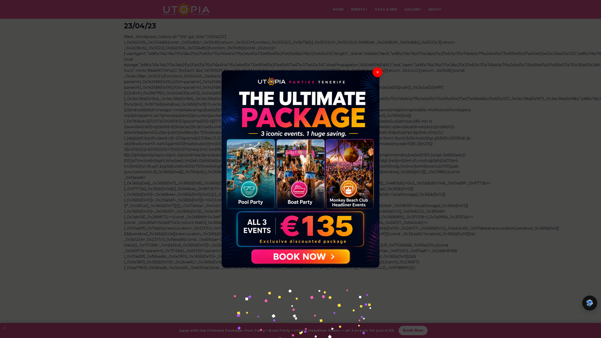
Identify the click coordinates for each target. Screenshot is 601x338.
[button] (589, 303)
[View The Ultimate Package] (300, 169)
